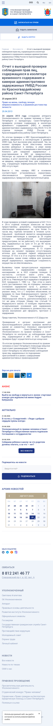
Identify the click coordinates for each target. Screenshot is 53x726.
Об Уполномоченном (12, 599)
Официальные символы (13, 616)
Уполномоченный (13, 590)
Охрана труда (8, 639)
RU (44, 3)
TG (7, 552)
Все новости (27, 451)
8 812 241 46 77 (16, 573)
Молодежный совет (11, 635)
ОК (11, 552)
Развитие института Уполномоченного (20, 612)
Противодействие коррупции (16, 631)
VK (3, 552)
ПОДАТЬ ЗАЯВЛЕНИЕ (28, 30)
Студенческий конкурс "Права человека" (21, 692)
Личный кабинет (10, 643)
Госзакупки (7, 620)
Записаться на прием (28, 22)
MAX (16, 552)
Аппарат (6, 603)
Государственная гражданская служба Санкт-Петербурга (24, 625)
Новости (7, 655)
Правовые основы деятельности (18, 607)
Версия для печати (11, 370)
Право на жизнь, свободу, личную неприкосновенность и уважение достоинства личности (24, 104)
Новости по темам (11, 664)
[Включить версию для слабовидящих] (31, 2)
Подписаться (28, 476)
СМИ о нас (7, 668)
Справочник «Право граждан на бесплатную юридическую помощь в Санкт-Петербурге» (23, 697)
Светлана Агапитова (12, 595)
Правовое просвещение (16, 681)
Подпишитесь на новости (14, 462)
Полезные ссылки (10, 702)
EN (50, 3)
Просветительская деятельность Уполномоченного (18, 686)
